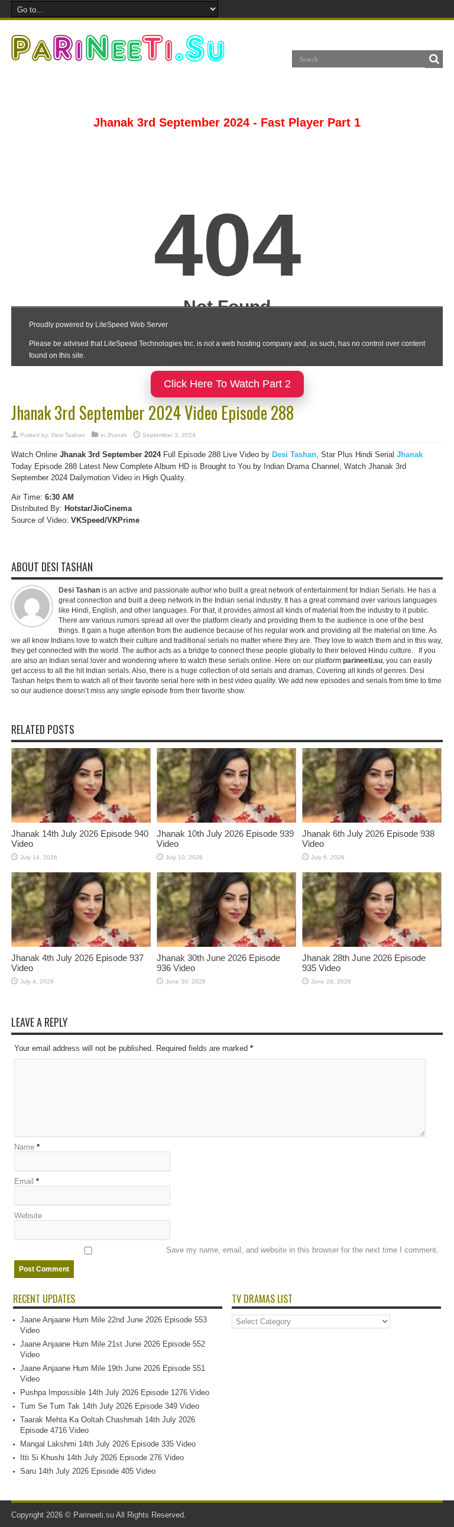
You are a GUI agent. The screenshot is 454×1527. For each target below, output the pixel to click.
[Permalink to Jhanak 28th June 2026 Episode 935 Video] (372, 944)
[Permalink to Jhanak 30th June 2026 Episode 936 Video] (226, 944)
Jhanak (117, 435)
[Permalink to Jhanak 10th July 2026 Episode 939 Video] (226, 820)
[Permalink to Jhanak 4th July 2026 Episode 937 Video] (81, 944)
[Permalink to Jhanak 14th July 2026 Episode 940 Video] (81, 820)
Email (24, 1181)
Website (28, 1215)
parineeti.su (362, 660)
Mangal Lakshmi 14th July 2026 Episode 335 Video (108, 1443)
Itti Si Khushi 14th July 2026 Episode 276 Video (102, 1457)
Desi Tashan (68, 435)
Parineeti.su (93, 1514)
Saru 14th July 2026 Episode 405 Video (87, 1471)
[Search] (434, 59)
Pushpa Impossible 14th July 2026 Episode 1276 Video (114, 1392)
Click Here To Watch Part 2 (227, 384)
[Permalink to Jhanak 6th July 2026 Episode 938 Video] (372, 820)
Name (24, 1147)
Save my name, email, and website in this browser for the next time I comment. (302, 1249)
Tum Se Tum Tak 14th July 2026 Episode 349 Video (109, 1406)
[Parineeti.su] (119, 54)
